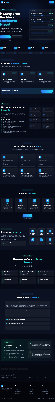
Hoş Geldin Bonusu (18, 389)
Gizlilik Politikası (45, 387)
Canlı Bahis (23, 2)
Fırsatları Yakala (46, 91)
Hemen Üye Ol (5, 36)
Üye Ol (51, 2)
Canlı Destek (17, 393)
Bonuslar (18, 2)
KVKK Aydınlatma (45, 389)
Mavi (6, 2)
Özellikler (28, 2)
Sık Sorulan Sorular (32, 387)
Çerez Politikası (45, 393)
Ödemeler (33, 2)
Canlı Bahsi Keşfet (17, 36)
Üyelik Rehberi (31, 389)
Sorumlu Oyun (31, 393)
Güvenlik (37, 2)
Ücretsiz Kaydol (27, 215)
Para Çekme (31, 391)
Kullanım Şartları (45, 391)
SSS (41, 2)
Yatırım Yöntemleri (18, 391)
